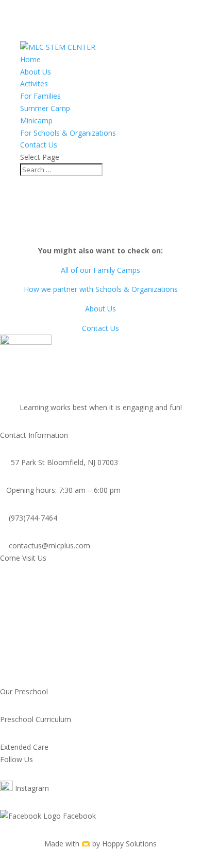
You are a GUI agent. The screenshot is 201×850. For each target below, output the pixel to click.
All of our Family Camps (100, 270)
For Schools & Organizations (68, 133)
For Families (40, 96)
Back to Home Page (100, 231)
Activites (34, 83)
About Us (35, 72)
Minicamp (36, 120)
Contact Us (38, 145)
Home (30, 59)
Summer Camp (45, 108)
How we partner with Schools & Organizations (101, 289)
